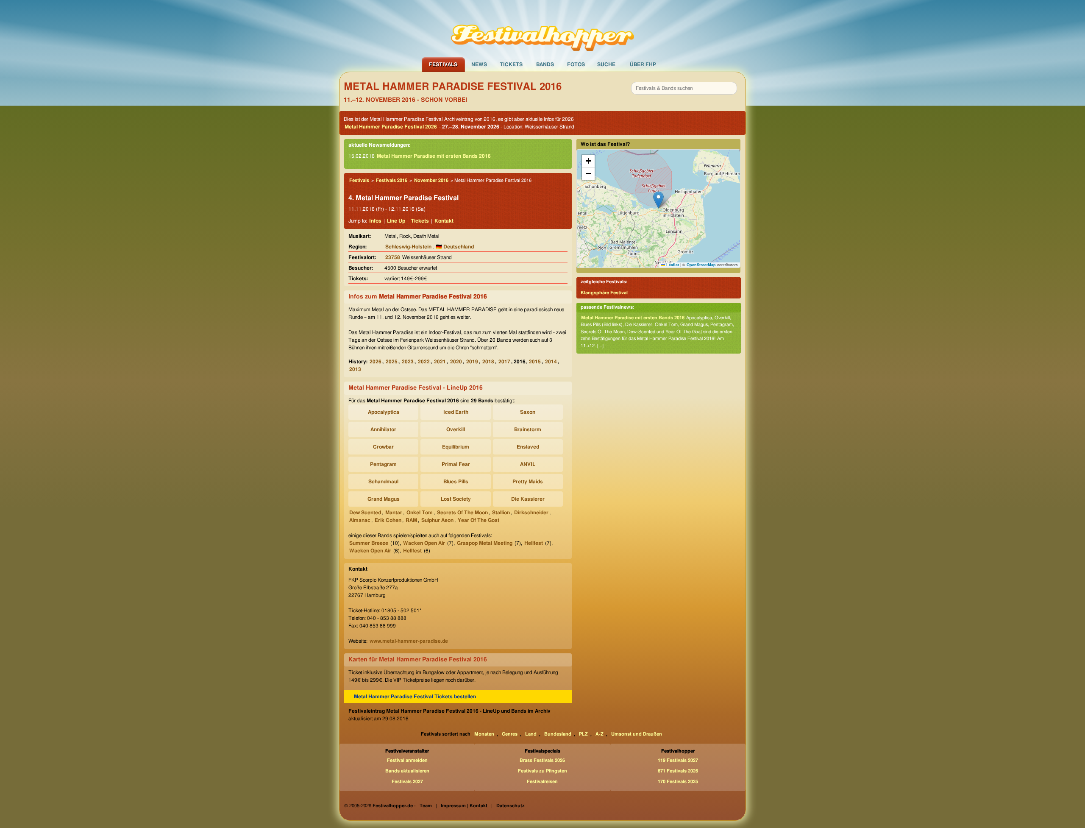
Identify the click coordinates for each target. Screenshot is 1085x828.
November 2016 (431, 180)
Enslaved (528, 446)
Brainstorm (527, 429)
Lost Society (456, 499)
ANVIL (527, 464)
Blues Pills (455, 481)
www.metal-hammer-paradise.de (409, 641)
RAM (411, 520)
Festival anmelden (407, 760)
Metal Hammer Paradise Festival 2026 (391, 126)
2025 (392, 361)
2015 (535, 361)
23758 (392, 257)
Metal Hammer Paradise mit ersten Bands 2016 (434, 156)
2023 (408, 361)
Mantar (393, 512)
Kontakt (443, 220)
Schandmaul (383, 481)
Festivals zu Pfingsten (542, 771)
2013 (355, 369)
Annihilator (383, 429)
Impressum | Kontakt (464, 805)
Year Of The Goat (478, 520)
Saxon (527, 412)
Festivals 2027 (407, 781)
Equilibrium (455, 446)
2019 (472, 361)
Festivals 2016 (391, 180)
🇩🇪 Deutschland (455, 246)
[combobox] (684, 88)
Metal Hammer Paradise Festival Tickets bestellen (415, 696)
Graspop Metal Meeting (484, 543)
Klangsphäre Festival (604, 292)
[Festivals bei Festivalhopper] (542, 28)
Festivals (443, 64)
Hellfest (533, 543)
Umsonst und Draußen (636, 734)
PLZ (583, 734)
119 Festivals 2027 (678, 760)
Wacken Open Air (424, 543)
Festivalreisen (542, 781)
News (479, 64)
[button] (658, 200)
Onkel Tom (419, 512)
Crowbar (383, 446)
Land (531, 734)
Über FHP (643, 64)
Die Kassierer (528, 499)
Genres (509, 734)
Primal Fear (456, 464)
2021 (440, 361)
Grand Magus (383, 499)
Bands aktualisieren (407, 771)
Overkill (455, 429)
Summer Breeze (368, 543)
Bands (545, 64)
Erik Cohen (388, 520)
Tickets (511, 64)
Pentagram (383, 464)
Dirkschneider (531, 512)
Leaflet (672, 265)
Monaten (484, 734)
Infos (375, 220)
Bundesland (557, 734)
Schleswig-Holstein (408, 246)
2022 (424, 361)
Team (426, 805)
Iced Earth (455, 412)
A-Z (599, 734)
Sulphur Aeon (437, 520)
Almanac (359, 520)
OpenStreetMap (701, 265)
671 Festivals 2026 (678, 771)
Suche (606, 64)
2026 (375, 361)
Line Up (396, 220)
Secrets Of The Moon (462, 512)
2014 (551, 361)
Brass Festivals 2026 (542, 760)
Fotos (576, 64)
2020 (456, 361)
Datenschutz (510, 805)
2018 (488, 361)
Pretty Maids (527, 481)
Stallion (501, 512)
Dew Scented (365, 512)
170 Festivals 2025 (678, 781)
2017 (504, 361)
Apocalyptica (383, 412)
